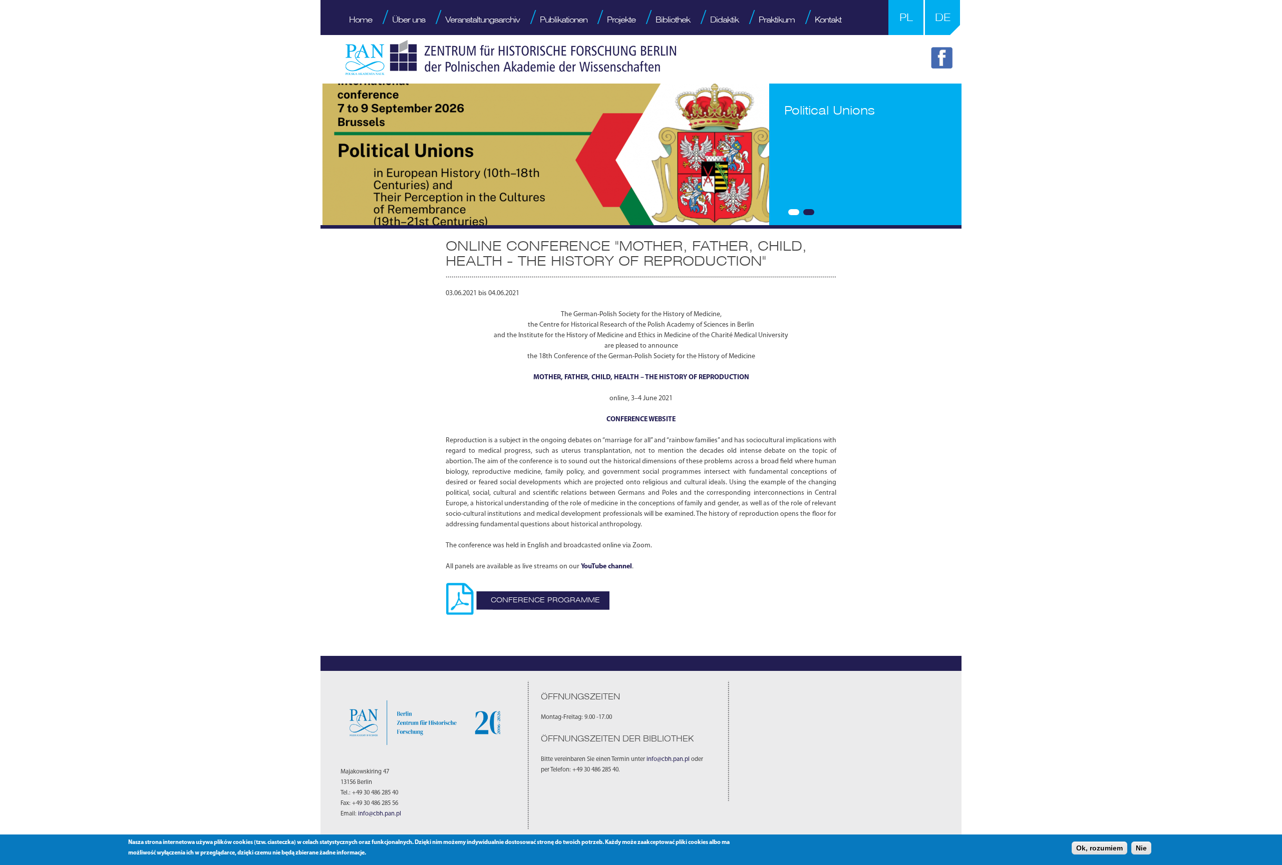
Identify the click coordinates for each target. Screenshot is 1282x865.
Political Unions (829, 110)
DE (942, 17)
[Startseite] (511, 57)
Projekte (621, 20)
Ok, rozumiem (1099, 848)
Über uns (408, 20)
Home (360, 20)
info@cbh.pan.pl (379, 814)
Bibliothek (673, 20)
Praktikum (777, 20)
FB (943, 59)
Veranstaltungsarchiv (482, 20)
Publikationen (563, 20)
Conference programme (545, 599)
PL (906, 17)
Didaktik (724, 20)
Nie (1141, 848)
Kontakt (828, 20)
